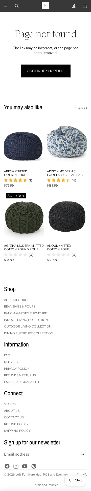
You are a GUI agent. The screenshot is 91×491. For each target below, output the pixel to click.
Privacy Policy (16, 369)
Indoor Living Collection (26, 320)
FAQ (7, 355)
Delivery (11, 362)
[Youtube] (25, 466)
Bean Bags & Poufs (19, 306)
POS (46, 475)
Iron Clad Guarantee (22, 382)
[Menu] (6, 6)
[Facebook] (7, 466)
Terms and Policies (45, 485)
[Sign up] (82, 454)
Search (10, 404)
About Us (11, 411)
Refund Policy (16, 424)
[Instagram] (16, 466)
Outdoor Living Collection (27, 326)
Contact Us (14, 417)
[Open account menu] (73, 5)
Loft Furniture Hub (28, 475)
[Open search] (16, 5)
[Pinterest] (34, 466)
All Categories (16, 300)
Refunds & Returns (20, 375)
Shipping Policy (17, 431)
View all (81, 108)
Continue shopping (45, 71)
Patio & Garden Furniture (25, 313)
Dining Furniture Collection (28, 333)
